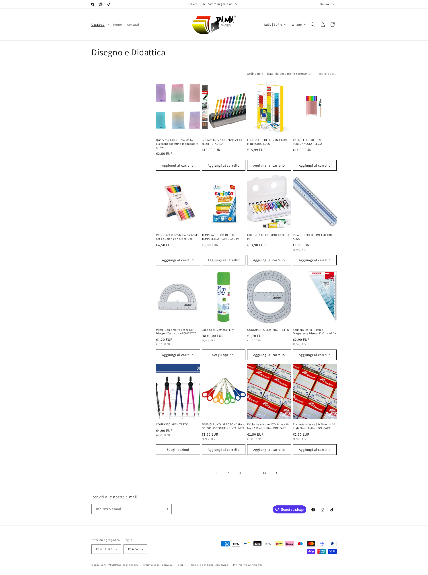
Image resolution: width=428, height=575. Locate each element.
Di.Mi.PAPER (108, 564)
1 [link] (216, 473)
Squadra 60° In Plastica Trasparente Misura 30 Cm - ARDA (314, 331)
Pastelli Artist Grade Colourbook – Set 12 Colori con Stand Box (178, 237)
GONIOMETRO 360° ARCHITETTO (268, 330)
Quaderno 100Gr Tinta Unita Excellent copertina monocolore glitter (177, 143)
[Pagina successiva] (276, 473)
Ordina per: (255, 74)
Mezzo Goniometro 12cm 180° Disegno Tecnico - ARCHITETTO (176, 331)
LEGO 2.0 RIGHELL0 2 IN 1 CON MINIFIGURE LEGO (267, 142)
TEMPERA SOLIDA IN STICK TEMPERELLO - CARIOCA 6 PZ (220, 237)
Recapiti (182, 564)
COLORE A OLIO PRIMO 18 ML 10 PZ (268, 237)
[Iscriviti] (166, 509)
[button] (100, 24)
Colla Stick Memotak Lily (218, 330)
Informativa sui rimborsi (247, 564)
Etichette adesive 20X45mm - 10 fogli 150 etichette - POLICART (268, 426)
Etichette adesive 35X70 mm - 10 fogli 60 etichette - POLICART (314, 426)
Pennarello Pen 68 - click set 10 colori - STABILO (222, 142)
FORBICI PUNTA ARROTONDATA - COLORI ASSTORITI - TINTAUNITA (223, 426)
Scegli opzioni (223, 355)
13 (264, 473)
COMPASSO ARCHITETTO (172, 424)
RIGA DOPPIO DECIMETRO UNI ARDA (312, 237)
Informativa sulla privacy (157, 564)
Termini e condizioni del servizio (210, 564)
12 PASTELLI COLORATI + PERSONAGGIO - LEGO (309, 142)
